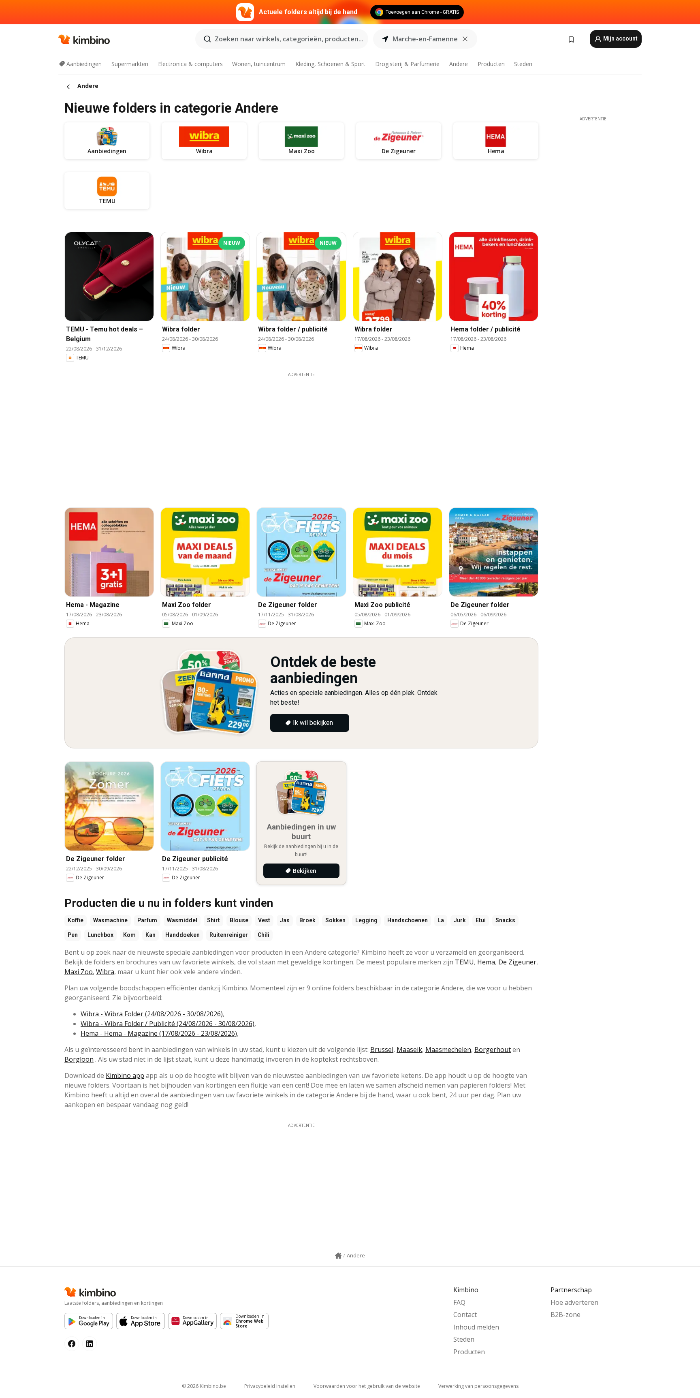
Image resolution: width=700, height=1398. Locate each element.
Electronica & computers (190, 64)
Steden (523, 64)
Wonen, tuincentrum (259, 64)
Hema (486, 962)
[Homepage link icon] (338, 1256)
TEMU (464, 962)
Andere (458, 64)
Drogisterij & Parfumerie (407, 64)
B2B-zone (565, 1314)
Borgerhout (492, 1049)
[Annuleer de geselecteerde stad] (465, 39)
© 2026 (204, 1386)
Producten (491, 64)
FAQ (459, 1302)
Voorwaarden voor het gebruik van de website (367, 1386)
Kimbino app (125, 1075)
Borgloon (79, 1059)
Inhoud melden (476, 1327)
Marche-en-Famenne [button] (425, 38)
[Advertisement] (301, 434)
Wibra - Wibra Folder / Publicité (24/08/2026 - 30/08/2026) (167, 1023)
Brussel (381, 1049)
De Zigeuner (517, 962)
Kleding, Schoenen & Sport (330, 64)
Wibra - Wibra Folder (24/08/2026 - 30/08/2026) (152, 1013)
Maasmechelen (448, 1049)
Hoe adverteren (574, 1302)
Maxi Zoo (78, 971)
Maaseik (409, 1049)
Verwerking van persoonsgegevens (478, 1386)
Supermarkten (129, 64)
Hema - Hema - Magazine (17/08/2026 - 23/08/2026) (159, 1033)
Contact (465, 1314)
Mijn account (620, 38)
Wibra (105, 971)
